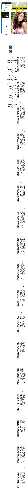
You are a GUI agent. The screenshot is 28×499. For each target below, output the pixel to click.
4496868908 (18, 184)
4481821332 (18, 331)
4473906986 (18, 387)
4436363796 (18, 443)
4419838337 (18, 373)
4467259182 (18, 281)
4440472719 (18, 280)
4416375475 (18, 88)
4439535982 (18, 123)
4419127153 (18, 326)
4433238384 (18, 64)
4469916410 (18, 163)
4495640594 (18, 96)
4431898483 (18, 461)
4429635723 (18, 162)
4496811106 (18, 189)
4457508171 (18, 385)
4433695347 (18, 215)
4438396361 (18, 74)
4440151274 (18, 389)
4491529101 (18, 448)
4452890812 (18, 427)
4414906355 (18, 242)
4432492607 (18, 161)
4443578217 (18, 390)
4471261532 (18, 170)
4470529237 (18, 422)
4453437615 (18, 434)
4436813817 (18, 358)
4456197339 (18, 453)
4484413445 (18, 178)
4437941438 (18, 322)
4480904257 (18, 297)
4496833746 (18, 378)
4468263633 (18, 135)
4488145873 (18, 138)
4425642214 (18, 148)
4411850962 (18, 246)
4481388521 (18, 193)
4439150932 (18, 469)
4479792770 (18, 360)
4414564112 (18, 279)
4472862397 (18, 225)
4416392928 (18, 116)
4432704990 (18, 303)
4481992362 (18, 376)
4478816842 (18, 382)
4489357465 (18, 253)
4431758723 (18, 241)
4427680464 (18, 407)
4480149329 (18, 129)
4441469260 (18, 342)
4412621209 (18, 105)
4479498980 (18, 199)
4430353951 (18, 155)
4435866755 (18, 404)
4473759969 (18, 392)
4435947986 (18, 384)
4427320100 (18, 169)
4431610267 (18, 239)
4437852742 (18, 372)
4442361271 (18, 316)
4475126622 (18, 424)
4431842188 (18, 165)
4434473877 (18, 274)
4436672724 (18, 405)
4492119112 (18, 156)
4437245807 (18, 227)
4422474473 (18, 176)
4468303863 (18, 282)
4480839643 (18, 468)
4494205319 (18, 181)
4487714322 (18, 476)
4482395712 (18, 478)
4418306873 (18, 111)
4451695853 (18, 455)
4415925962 (18, 444)
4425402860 (18, 285)
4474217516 (18, 159)
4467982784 (18, 321)
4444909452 (18, 286)
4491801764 (18, 337)
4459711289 (18, 307)
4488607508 (18, 194)
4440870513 (18, 432)
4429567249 (18, 210)
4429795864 (18, 359)
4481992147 (18, 315)
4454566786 (18, 109)
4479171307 (18, 78)
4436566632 (18, 477)
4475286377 (18, 68)
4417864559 (18, 228)
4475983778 (18, 255)
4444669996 (18, 317)
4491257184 (18, 446)
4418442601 (18, 172)
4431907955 (18, 375)
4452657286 (18, 220)
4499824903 (18, 480)
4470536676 (18, 158)
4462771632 (18, 357)
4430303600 (18, 198)
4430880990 (18, 221)
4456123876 (18, 92)
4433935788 (18, 134)
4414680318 (18, 294)
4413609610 (18, 57)
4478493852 (18, 251)
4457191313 (18, 484)
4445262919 (18, 202)
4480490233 (18, 306)
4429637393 (18, 344)
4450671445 (18, 383)
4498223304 (18, 419)
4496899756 (18, 142)
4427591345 (18, 417)
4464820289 (18, 264)
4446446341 (18, 396)
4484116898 (18, 104)
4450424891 (18, 451)
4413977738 (18, 226)
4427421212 (18, 177)
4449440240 (18, 456)
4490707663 (18, 256)
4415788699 (18, 249)
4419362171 (18, 263)
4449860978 (18, 188)
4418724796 (18, 425)
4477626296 (18, 120)
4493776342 (18, 363)
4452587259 (18, 295)
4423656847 (18, 487)
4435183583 (18, 261)
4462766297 (18, 204)
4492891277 (18, 266)
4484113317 (18, 67)
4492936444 (18, 83)
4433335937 (18, 119)
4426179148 (18, 185)
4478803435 (18, 124)
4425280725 (18, 115)
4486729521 (18, 399)
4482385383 (18, 365)
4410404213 (18, 61)
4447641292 (18, 130)
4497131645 (18, 150)
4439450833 (18, 475)
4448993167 (18, 273)
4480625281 (18, 438)
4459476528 (18, 355)
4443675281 (18, 367)
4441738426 (18, 431)
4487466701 (18, 114)
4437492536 (18, 222)
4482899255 (18, 445)
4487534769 (18, 483)
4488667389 (18, 457)
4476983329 (18, 300)
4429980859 (18, 352)
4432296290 (18, 121)
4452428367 (18, 171)
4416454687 (18, 238)
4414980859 (18, 137)
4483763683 (18, 311)
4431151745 (18, 329)
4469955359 (18, 381)
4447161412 (18, 84)
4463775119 (18, 458)
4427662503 (18, 343)
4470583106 (18, 94)
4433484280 (18, 167)
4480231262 (18, 346)
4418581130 (18, 416)
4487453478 (18, 391)
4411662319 (18, 59)
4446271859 (18, 201)
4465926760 (18, 449)
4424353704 (18, 93)
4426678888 (18, 86)
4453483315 (18, 272)
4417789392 (18, 397)
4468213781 (18, 212)
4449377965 (18, 136)
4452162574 (18, 369)
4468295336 (18, 450)
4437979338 (18, 334)
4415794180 (18, 140)
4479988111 (18, 65)
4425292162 (18, 260)
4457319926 (18, 174)
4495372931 (18, 118)
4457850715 (18, 351)
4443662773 (18, 302)
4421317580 (18, 420)
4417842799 (18, 141)
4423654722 (18, 173)
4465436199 (18, 131)
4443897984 (18, 470)
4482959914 (18, 151)
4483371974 (18, 157)
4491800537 (18, 465)
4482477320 (18, 462)
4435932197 (18, 63)
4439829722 (18, 77)
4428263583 (18, 347)
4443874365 (18, 100)
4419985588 (18, 308)
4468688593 (18, 259)
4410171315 (18, 287)
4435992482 (18, 364)
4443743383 (18, 89)
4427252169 (18, 190)
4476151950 (18, 339)
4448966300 (18, 66)
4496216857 (18, 187)
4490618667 (18, 412)
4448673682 (18, 430)
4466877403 (18, 437)
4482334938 (18, 394)
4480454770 (18, 143)
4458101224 (18, 474)
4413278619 (18, 403)
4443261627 (18, 183)
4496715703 (18, 229)
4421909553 (18, 265)
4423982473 (18, 406)
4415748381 (18, 62)
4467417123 (18, 268)
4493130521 (18, 244)
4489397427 (18, 361)
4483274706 (18, 418)
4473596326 (18, 230)
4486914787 (18, 250)
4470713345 (18, 436)
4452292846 (18, 460)
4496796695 (18, 223)
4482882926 (18, 146)
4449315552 (18, 79)
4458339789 (18, 236)
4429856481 (18, 452)
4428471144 (18, 126)
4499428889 (18, 442)
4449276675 (18, 90)
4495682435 (18, 278)
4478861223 (18, 402)
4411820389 (18, 245)
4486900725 (18, 160)
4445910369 (18, 233)
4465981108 (18, 400)
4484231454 (18, 333)
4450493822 (18, 481)
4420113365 (18, 217)
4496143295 (18, 117)
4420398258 (18, 435)
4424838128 (18, 299)
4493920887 (18, 113)
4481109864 (18, 103)
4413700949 (18, 80)
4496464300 (18, 191)
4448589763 (18, 401)
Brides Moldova (21, 121)
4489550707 (18, 200)
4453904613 (18, 219)
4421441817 (18, 147)
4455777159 (18, 288)
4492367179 (18, 338)
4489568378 (18, 325)
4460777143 (18, 463)
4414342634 (18, 374)
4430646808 (18, 439)
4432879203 (18, 252)
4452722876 (18, 186)
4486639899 (18, 203)
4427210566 (18, 224)
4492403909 (18, 182)
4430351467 (18, 486)
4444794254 (18, 298)
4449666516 (18, 408)
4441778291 (18, 471)
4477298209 (18, 69)
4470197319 (18, 112)
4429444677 (18, 95)
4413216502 (18, 145)
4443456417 (18, 289)
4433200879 (18, 348)
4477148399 (18, 318)
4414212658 (18, 356)
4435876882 (18, 366)
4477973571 (18, 421)
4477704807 (18, 459)
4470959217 (18, 166)
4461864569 (18, 97)
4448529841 (18, 324)
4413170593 (18, 82)
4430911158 (18, 305)
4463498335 (18, 87)
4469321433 (18, 72)
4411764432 (18, 207)
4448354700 (18, 296)
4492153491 (18, 149)
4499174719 (18, 428)
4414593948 (18, 235)
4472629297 (18, 240)
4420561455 (18, 398)
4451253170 (18, 320)
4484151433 (18, 122)
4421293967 (18, 411)
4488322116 (18, 110)
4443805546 (18, 304)
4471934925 (18, 330)
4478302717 (18, 409)
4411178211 (18, 276)
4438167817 (18, 380)
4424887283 (18, 464)
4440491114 (18, 335)
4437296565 (18, 377)
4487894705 (18, 208)
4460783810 (18, 454)
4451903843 (18, 248)
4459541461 (18, 211)
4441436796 (18, 332)
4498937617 (18, 98)
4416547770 (18, 472)
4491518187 (18, 293)
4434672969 (18, 164)
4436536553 (18, 350)
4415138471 (18, 314)
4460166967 (18, 168)
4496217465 (18, 340)
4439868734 (18, 426)
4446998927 (18, 473)
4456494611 (18, 85)
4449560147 (18, 271)
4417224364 (18, 139)
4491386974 (18, 247)
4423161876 (18, 410)
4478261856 (18, 313)
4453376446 (18, 254)
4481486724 (18, 323)
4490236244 (18, 125)
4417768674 (18, 413)
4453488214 (18, 485)
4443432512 (18, 301)
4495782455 (18, 379)
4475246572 (18, 292)
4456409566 (18, 237)
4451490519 (18, 107)
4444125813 (18, 277)
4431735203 (18, 328)
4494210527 (18, 108)
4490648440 (18, 395)
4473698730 (18, 423)
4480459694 (18, 192)
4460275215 (18, 479)
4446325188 (18, 73)
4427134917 (18, 371)
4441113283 (18, 218)
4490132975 (18, 429)
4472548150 (18, 290)
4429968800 (18, 341)
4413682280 (18, 370)
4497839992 (18, 214)
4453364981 (18, 196)
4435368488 (18, 144)
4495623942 (18, 58)
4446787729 (18, 81)
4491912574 (18, 319)
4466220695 (18, 482)
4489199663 (18, 354)
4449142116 (18, 275)
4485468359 (18, 209)
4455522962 (18, 270)
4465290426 (18, 197)
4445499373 (18, 195)
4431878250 (18, 447)
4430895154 (18, 152)
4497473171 (18, 393)
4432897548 (18, 106)
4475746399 (18, 91)
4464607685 (18, 70)
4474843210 (18, 60)
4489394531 (18, 234)
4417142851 (18, 353)
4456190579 (18, 345)
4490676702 (18, 291)
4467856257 (18, 243)
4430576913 (18, 71)
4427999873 (18, 312)
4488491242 (18, 368)
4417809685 (18, 386)
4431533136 (18, 327)
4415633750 (18, 175)
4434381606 (18, 216)
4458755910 (18, 132)
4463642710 (18, 433)
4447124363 (18, 213)
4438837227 (18, 349)
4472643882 (18, 99)
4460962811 (18, 133)
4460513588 (18, 269)
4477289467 (18, 267)
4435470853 (18, 262)
